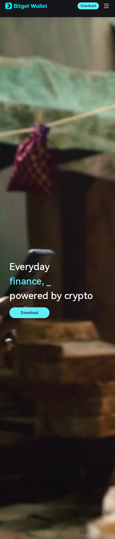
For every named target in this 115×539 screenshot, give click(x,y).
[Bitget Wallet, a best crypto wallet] (26, 6)
